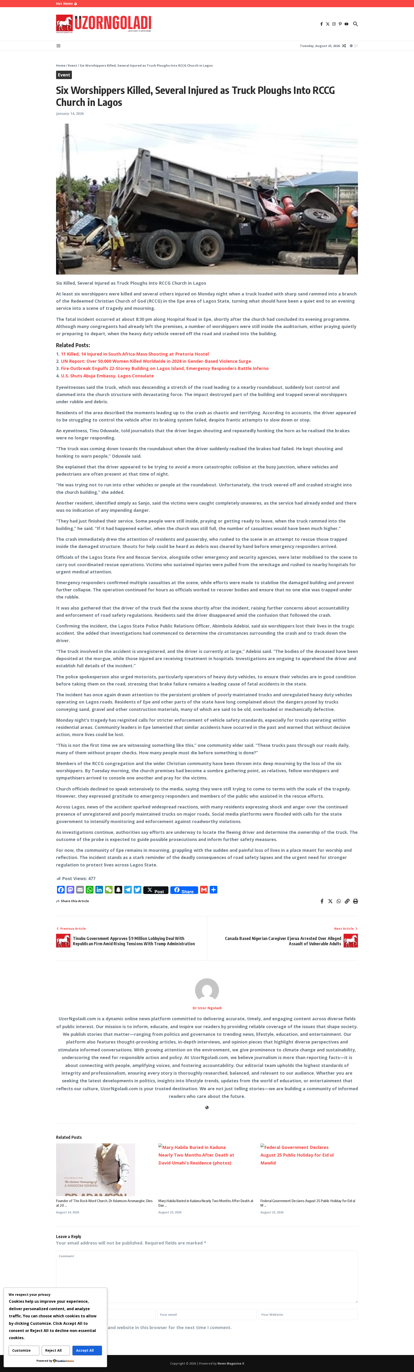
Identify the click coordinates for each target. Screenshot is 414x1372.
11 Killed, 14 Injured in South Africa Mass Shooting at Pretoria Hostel (135, 354)
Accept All (85, 1350)
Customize (21, 1350)
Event (72, 65)
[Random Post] (344, 46)
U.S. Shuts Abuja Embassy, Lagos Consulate (107, 376)
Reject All (53, 1350)
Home (60, 65)
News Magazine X (231, 1363)
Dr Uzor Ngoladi (207, 1007)
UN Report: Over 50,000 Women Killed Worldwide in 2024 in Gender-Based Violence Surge (156, 361)
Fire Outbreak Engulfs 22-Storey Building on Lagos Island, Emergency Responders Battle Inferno (165, 368)
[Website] (207, 1107)
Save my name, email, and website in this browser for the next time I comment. (146, 1327)
